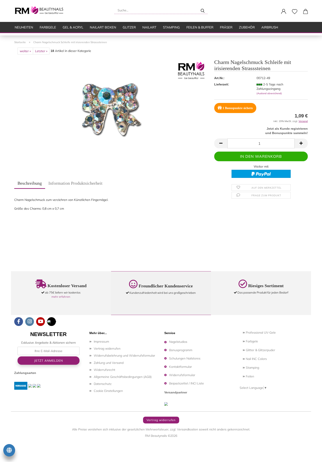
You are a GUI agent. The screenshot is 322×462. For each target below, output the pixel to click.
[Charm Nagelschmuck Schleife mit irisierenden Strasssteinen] (111, 109)
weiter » (25, 51)
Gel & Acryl (73, 27)
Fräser (226, 27)
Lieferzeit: (221, 84)
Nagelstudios (178, 342)
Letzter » (41, 51)
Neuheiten (24, 27)
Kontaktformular (180, 367)
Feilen (249, 376)
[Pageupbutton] (310, 455)
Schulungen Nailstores (184, 358)
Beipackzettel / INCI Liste (186, 383)
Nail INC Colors (256, 359)
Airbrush (269, 27)
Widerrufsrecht (104, 370)
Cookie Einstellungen (108, 391)
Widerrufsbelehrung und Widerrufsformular (124, 356)
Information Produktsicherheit (75, 183)
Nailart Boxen (103, 27)
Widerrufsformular (182, 375)
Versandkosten (187, 429)
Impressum (101, 341)
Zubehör (247, 27)
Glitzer (129, 27)
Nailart (149, 27)
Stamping (171, 27)
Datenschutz (102, 384)
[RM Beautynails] (40, 11)
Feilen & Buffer (199, 27)
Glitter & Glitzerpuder (260, 350)
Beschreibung (30, 183)
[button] (283, 11)
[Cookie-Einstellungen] (9, 451)
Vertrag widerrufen (107, 348)
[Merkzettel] (294, 11)
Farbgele (48, 27)
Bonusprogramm (180, 350)
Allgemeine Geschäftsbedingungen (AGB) (123, 377)
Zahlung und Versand (109, 363)
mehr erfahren (60, 296)
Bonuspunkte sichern (238, 108)
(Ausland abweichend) (269, 93)
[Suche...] (202, 10)
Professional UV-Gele (260, 333)
